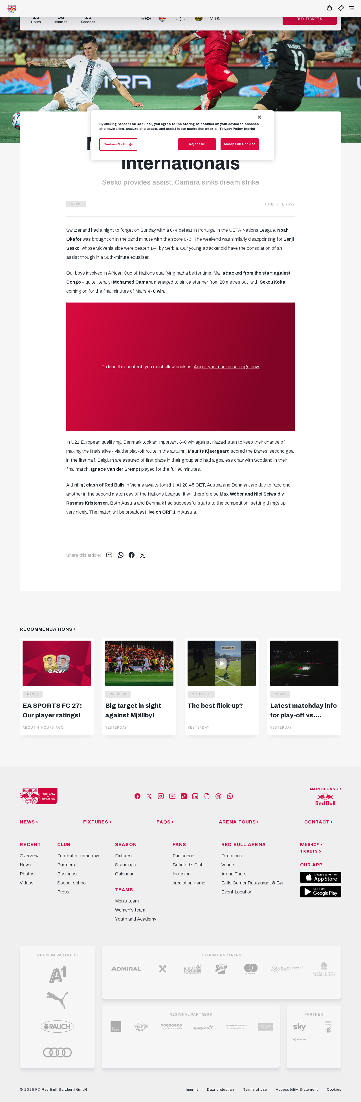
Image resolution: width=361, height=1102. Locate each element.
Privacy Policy (231, 128)
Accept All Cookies (240, 144)
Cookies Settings (118, 144)
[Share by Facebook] (131, 555)
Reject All (197, 144)
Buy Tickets (309, 19)
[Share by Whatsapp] (120, 555)
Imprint (249, 128)
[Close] (259, 117)
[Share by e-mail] (109, 555)
